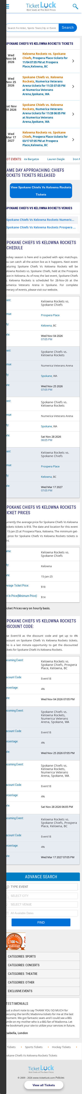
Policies (60, 1077)
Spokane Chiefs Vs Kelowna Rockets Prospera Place (42, 227)
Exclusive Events (20, 991)
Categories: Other (21, 982)
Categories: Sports (22, 956)
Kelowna (46, 325)
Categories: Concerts (24, 965)
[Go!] (68, 27)
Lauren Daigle (47, 159)
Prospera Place (50, 315)
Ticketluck (41, 6)
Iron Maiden (72, 159)
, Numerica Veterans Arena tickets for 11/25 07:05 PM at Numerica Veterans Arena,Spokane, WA (43, 85)
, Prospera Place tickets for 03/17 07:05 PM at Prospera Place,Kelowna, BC (45, 138)
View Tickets (74, 61)
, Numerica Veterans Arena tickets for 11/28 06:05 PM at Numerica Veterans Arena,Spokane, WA (43, 113)
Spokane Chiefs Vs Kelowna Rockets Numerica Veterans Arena (42, 220)
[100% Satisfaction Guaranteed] (23, 941)
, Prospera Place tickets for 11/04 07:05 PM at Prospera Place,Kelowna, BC (45, 60)
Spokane (46, 376)
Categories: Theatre (22, 974)
